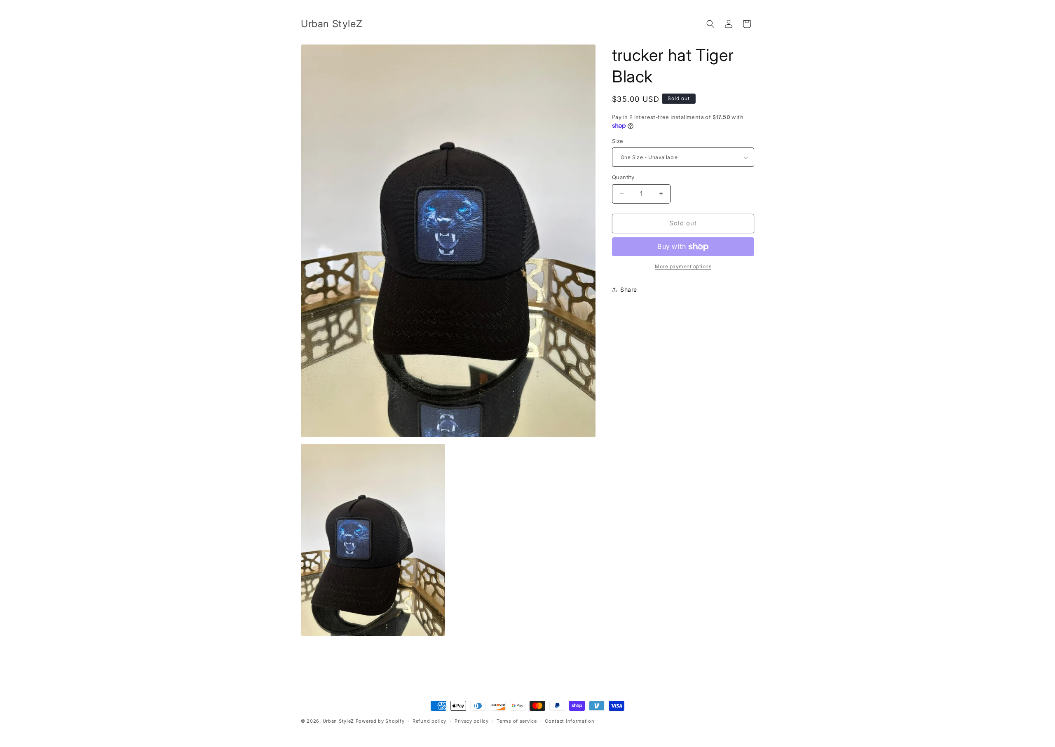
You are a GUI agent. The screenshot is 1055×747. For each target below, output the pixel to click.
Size (618, 141)
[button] (710, 24)
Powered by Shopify (380, 721)
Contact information (569, 721)
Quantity (623, 177)
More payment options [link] (683, 266)
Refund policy (429, 721)
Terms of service (517, 721)
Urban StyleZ (338, 721)
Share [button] (628, 289)
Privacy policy (472, 721)
